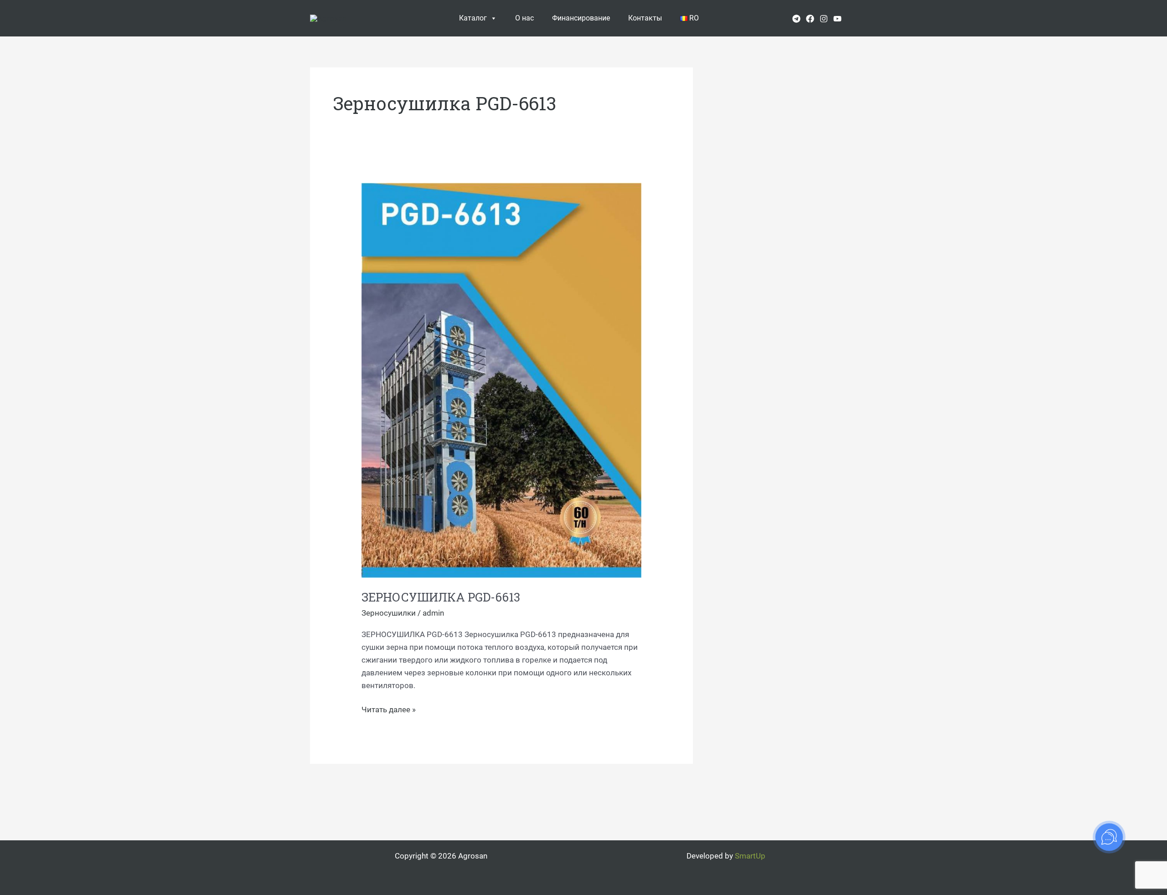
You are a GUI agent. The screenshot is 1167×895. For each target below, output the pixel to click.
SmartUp (750, 855)
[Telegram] (796, 19)
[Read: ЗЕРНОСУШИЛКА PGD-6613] (501, 379)
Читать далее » (388, 708)
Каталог (473, 18)
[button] (854, 18)
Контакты (645, 18)
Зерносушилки (388, 612)
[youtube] (837, 19)
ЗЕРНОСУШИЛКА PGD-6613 (440, 597)
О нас (524, 18)
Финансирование (581, 18)
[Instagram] (824, 19)
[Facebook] (810, 19)
